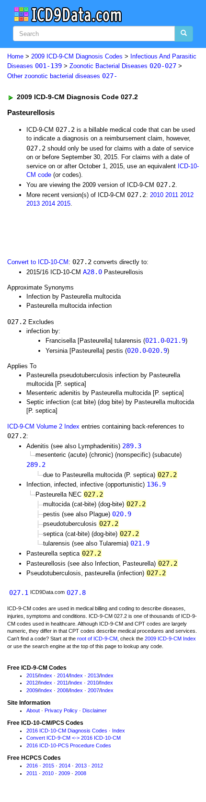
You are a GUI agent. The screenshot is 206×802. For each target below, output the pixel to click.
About (33, 710)
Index (45, 675)
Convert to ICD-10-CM (38, 262)
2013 (33, 203)
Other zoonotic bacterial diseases (62, 76)
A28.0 (92, 272)
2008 (63, 690)
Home (15, 56)
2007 (93, 690)
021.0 (154, 340)
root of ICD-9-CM (97, 638)
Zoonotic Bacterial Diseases (122, 66)
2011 (171, 194)
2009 (32, 690)
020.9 (157, 350)
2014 (48, 203)
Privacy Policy (61, 710)
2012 (187, 194)
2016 (32, 765)
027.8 (76, 592)
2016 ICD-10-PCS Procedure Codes (68, 745)
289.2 (36, 464)
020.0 (136, 350)
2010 (156, 194)
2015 (63, 203)
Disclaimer (94, 710)
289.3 (131, 446)
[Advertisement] (76, 232)
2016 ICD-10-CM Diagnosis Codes (66, 730)
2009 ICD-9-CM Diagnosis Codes (77, 56)
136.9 (156, 484)
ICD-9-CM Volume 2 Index (43, 426)
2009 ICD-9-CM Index (170, 638)
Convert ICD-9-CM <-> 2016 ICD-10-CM (73, 738)
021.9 (175, 340)
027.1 (18, 592)
